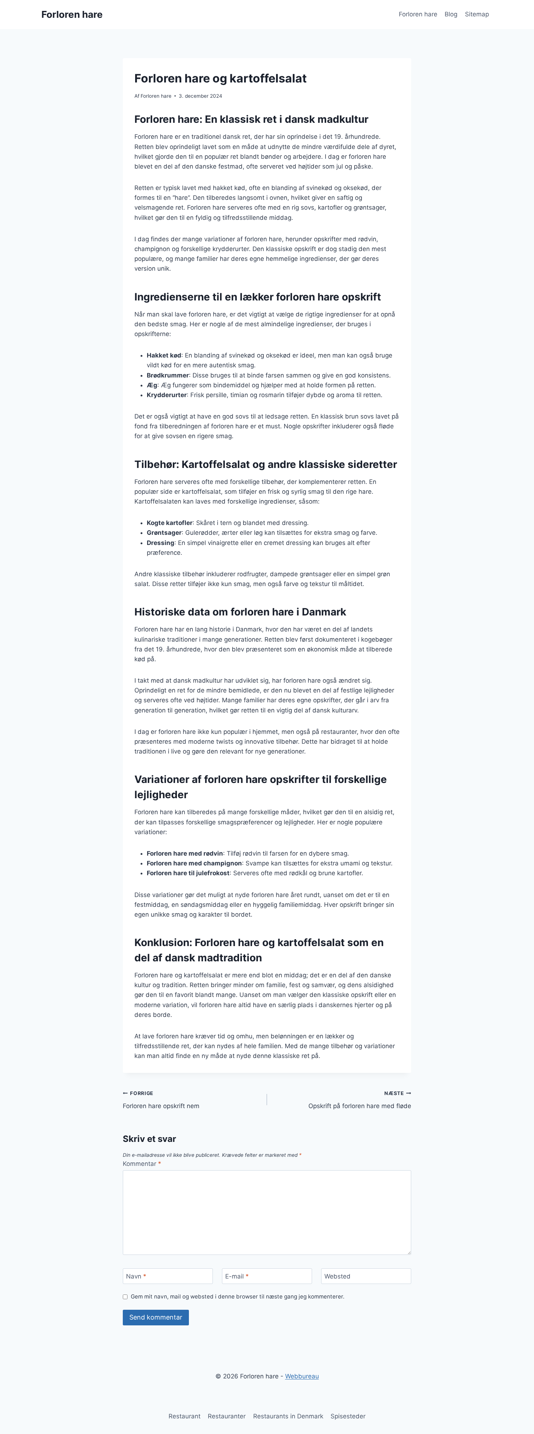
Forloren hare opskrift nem (161, 1100)
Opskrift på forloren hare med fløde (359, 1100)
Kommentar (142, 1163)
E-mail (237, 1276)
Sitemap (477, 14)
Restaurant (185, 1416)
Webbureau (302, 1376)
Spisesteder (348, 1416)
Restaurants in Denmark (288, 1416)
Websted (337, 1276)
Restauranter (227, 1416)
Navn (136, 1276)
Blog (451, 14)
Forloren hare (418, 14)
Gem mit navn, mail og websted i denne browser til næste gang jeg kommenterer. (237, 1296)
